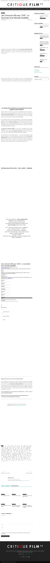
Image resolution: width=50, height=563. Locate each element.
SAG (6, 458)
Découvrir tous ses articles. (25, 480)
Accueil (3, 8)
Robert (21, 457)
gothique (30, 450)
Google (22, 450)
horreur (11, 451)
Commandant (6, 448)
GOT (27, 450)
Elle (11, 449)
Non (25, 455)
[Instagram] (45, 0)
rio (16, 457)
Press (24, 456)
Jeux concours (31, 8)
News (19, 8)
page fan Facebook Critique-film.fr (20, 405)
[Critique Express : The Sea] (36, 50)
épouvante (14, 449)
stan (19, 458)
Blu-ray (41, 61)
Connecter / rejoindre (11, 0)
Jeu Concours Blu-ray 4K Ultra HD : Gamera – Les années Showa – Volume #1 (27, 506)
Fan (29, 449)
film (5, 450)
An (19, 445)
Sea (10, 458)
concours (10, 448)
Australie (30, 445)
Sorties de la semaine (38, 8)
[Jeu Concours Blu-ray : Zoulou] (17, 491)
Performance (9, 456)
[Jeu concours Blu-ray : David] (6, 491)
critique (21, 448)
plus (18, 456)
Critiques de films (7, 8)
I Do (14, 451)
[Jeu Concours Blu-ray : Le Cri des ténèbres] (6, 501)
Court (16, 448)
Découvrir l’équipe (17, 0)
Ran (30, 456)
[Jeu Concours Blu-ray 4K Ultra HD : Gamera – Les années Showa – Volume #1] (27, 501)
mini (10, 455)
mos (18, 455)
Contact (26, 0)
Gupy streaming (37, 70)
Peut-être (13, 456)
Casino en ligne (36, 71)
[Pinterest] (7, 22)
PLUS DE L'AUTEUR (14, 485)
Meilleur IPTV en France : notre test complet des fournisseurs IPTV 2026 (44, 43)
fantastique (3, 450)
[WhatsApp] (9, 22)
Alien (15, 445)
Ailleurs (13, 445)
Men (8, 455)
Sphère (17, 458)
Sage (8, 458)
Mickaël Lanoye (4, 19)
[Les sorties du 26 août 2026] (36, 18)
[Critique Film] (25, 4)
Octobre (28, 455)
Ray (3, 457)
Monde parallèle (14, 455)
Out (30, 455)
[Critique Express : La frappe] (36, 56)
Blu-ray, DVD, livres (14, 8)
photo (16, 456)
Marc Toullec (3, 455)
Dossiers (41, 45)
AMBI (17, 445)
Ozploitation (4, 456)
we (3, 461)
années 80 (24, 445)
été (20, 449)
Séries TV (22, 8)
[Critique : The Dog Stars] (36, 28)
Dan (23, 448)
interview (22, 451)
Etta (22, 449)
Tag (27, 458)
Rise (18, 457)
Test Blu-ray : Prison (29, 473)
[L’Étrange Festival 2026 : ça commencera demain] (36, 38)
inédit (19, 451)
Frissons (14, 450)
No (23, 455)
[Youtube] (48, 0)
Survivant (25, 458)
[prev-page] (1, 509)
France (11, 450)
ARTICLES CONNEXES (5, 485)
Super (22, 458)
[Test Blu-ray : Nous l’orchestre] (36, 62)
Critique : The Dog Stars (44, 25)
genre (19, 450)
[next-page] (3, 509)
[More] (11, 22)
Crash (18, 448)
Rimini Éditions (13, 457)
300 (8, 445)
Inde (16, 451)
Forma (8, 450)
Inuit (24, 451)
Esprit (18, 449)
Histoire (8, 451)
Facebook (27, 449)
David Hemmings (28, 448)
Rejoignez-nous (23, 0)
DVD (2, 449)
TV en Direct (36, 69)
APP (27, 445)
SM (14, 458)
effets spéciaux (8, 449)
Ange (21, 445)
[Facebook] (43, 0)
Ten (29, 458)
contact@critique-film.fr (28, 554)
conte (13, 448)
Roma (28, 457)
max (6, 455)
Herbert (5, 451)
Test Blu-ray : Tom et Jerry (5, 473)
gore (24, 450)
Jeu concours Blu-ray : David (5, 495)
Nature (21, 455)
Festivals (26, 8)
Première (21, 456)
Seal (12, 458)
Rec (9, 457)
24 (5, 445)
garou (17, 450)
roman (2, 458)
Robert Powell (25, 457)
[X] (46, 0)
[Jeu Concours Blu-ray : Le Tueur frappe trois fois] (27, 491)
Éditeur (5, 449)
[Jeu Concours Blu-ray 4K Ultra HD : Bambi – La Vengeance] (17, 501)
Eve (24, 449)
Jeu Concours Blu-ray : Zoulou (16, 495)
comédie (3, 448)
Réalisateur (6, 457)
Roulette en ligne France (38, 72)
